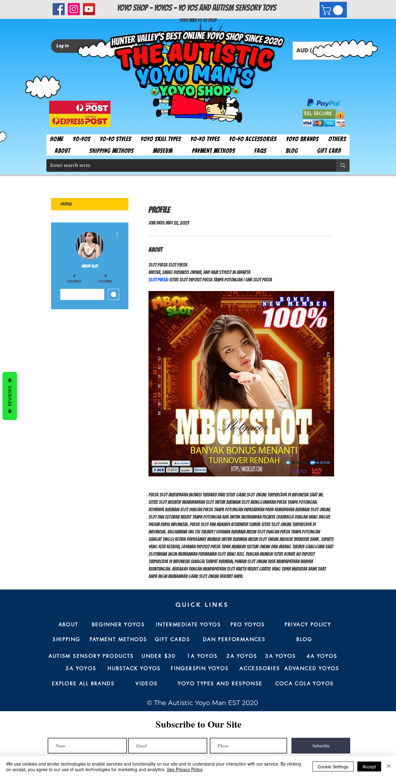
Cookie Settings (333, 766)
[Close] (388, 766)
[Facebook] (59, 9)
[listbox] (316, 50)
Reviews (9, 395)
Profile (66, 204)
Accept (369, 766)
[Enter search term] (343, 165)
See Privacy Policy (185, 769)
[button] (333, 10)
